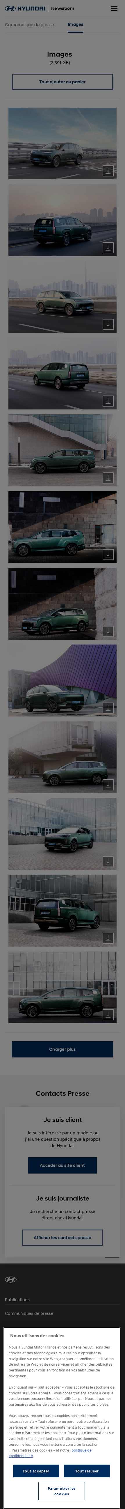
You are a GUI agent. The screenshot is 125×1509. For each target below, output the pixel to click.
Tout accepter (36, 1471)
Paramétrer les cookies (62, 1491)
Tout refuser (87, 1471)
